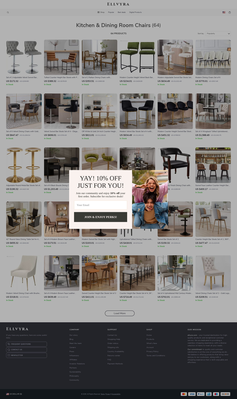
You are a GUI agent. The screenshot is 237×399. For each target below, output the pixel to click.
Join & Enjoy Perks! (100, 217)
